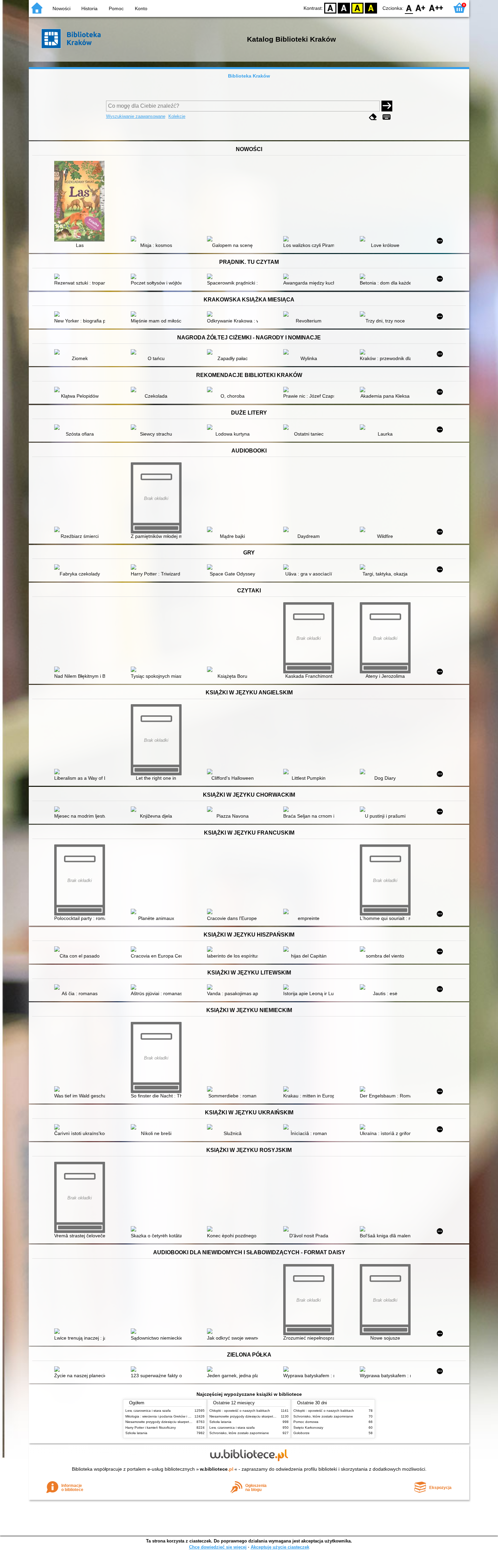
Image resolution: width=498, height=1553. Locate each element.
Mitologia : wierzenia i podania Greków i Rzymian (163, 1416)
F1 (420, 8)
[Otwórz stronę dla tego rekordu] (81, 202)
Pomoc (116, 8)
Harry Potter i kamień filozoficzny (150, 1427)
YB (357, 8)
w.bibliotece (216, 1469)
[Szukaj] (386, 106)
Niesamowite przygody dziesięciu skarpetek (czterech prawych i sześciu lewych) (187, 1422)
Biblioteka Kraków (249, 76)
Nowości (61, 8)
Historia (89, 8)
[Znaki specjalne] (386, 117)
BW (343, 8)
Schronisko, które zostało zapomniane (239, 1433)
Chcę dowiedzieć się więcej (218, 1547)
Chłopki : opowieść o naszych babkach (239, 1410)
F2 (436, 8)
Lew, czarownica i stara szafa (148, 1410)
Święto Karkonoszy (308, 1427)
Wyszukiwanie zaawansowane (135, 116)
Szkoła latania (136, 1433)
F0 (409, 8)
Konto (141, 8)
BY (371, 8)
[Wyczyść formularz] (373, 117)
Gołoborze (301, 1433)
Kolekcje (176, 116)
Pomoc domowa (305, 1422)
